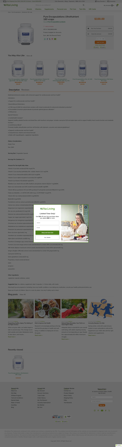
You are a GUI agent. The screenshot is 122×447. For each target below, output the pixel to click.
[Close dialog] (85, 207)
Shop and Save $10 (47, 232)
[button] (119, 445)
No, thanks (47, 237)
